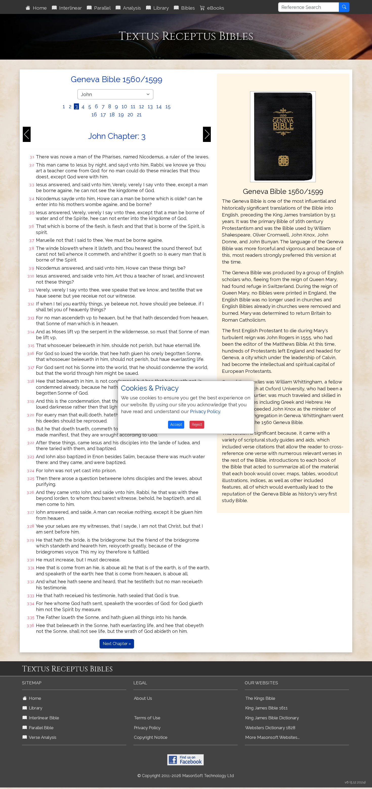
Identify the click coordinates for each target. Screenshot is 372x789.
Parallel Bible (40, 727)
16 (94, 115)
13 (150, 106)
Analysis (130, 8)
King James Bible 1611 (266, 707)
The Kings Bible (260, 698)
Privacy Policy (147, 727)
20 (130, 115)
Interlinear (69, 8)
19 (121, 115)
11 (133, 106)
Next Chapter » (117, 643)
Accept (176, 425)
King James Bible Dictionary (272, 717)
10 (124, 106)
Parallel (101, 8)
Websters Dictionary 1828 (270, 727)
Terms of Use (147, 717)
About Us (143, 698)
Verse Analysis (41, 737)
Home (38, 8)
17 (103, 115)
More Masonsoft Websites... (272, 737)
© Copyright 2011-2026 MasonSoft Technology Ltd (185, 775)
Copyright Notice (151, 737)
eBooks (214, 8)
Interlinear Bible (43, 717)
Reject (197, 425)
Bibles (187, 8)
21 (139, 115)
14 (159, 106)
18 (112, 115)
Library (160, 8)
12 (141, 106)
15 (168, 106)
